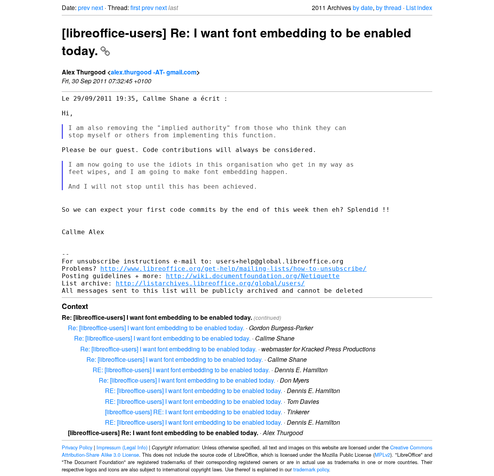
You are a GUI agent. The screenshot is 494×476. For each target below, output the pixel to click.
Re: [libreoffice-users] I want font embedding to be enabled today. (156, 327)
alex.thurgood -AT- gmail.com (153, 72)
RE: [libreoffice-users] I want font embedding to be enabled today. (181, 369)
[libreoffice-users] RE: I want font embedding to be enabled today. (193, 411)
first (135, 7)
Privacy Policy (77, 447)
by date (363, 7)
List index (419, 7)
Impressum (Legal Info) (121, 447)
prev (84, 7)
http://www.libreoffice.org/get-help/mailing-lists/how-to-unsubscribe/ (233, 268)
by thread (388, 7)
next (97, 7)
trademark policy (311, 469)
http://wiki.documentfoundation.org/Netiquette (253, 276)
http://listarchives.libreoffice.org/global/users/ (210, 283)
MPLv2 (382, 454)
